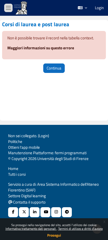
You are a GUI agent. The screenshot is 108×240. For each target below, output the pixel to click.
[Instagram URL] (56, 212)
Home (13, 169)
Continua (54, 68)
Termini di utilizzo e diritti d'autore (80, 228)
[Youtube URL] (45, 212)
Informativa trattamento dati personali (31, 228)
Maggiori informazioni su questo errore (40, 48)
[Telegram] (67, 212)
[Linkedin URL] (35, 212)
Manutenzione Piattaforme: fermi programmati (47, 153)
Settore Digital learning (27, 196)
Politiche (15, 141)
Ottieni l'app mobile (24, 147)
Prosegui (54, 235)
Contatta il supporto (29, 202)
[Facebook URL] (13, 212)
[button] (82, 8)
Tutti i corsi (17, 174)
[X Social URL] (24, 212)
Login (99, 8)
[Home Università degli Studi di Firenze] (21, 8)
